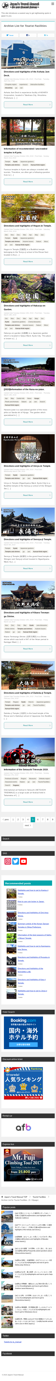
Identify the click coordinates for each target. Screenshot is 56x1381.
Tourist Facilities (39, 705)
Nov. (12, 235)
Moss (46, 241)
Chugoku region (11, 84)
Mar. (24, 235)
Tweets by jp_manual (12, 1342)
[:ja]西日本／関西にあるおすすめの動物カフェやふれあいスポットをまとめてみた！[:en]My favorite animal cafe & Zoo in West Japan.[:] (34, 1321)
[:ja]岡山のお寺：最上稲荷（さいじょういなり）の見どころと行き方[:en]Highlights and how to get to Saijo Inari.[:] (34, 1274)
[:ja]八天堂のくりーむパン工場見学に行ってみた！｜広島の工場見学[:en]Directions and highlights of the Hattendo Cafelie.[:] (33, 1215)
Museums (32, 779)
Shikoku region (44, 779)
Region (15, 702)
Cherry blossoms (34, 322)
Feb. (19, 625)
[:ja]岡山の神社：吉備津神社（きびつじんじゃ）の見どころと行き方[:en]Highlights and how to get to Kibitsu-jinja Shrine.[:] (33, 1262)
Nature (38, 241)
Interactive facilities (37, 84)
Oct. (6, 235)
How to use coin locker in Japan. (31, 901)
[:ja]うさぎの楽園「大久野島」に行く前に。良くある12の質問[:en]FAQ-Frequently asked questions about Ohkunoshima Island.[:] (33, 1251)
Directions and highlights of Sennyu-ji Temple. (28, 539)
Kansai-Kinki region (38, 165)
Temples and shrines (12, 165)
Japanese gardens (27, 162)
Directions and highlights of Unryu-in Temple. (27, 466)
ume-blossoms (42, 625)
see (11, 245)
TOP (15, 1197)
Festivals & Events (11, 779)
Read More (28, 105)
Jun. (42, 235)
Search (25, 165)
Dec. (18, 235)
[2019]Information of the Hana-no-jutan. (24, 389)
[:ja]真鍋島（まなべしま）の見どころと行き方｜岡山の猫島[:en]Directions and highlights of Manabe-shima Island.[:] (33, 1239)
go (16, 88)
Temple (7, 162)
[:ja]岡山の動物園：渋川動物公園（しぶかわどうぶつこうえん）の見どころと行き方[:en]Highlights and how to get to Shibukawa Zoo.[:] (33, 1309)
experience (23, 84)
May (36, 235)
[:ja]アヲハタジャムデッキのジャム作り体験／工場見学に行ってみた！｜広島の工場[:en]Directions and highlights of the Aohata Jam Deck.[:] (33, 1227)
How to (31, 702)
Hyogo (36, 398)
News (29, 398)
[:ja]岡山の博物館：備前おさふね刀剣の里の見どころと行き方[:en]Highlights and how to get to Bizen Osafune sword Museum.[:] (33, 1286)
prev (7, 819)
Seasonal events (11, 782)
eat (21, 88)
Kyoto (15, 162)
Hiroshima (8, 88)
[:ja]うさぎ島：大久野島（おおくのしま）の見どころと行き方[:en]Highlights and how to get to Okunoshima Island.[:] (33, 1298)
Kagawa (16, 785)
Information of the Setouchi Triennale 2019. (26, 769)
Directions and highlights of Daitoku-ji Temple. (28, 693)
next (27, 825)
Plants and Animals (12, 402)
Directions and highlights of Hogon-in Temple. (28, 226)
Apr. (30, 235)
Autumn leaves (28, 241)
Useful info (20, 398)
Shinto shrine (9, 629)
